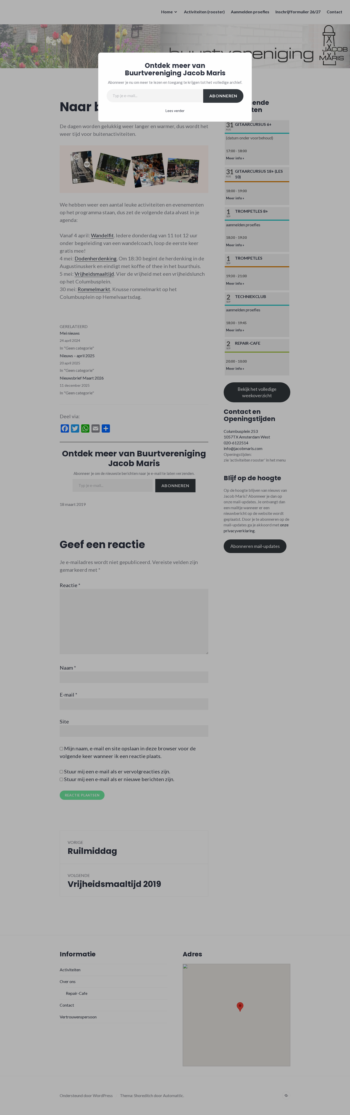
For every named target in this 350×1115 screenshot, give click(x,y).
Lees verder (175, 110)
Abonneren (223, 95)
